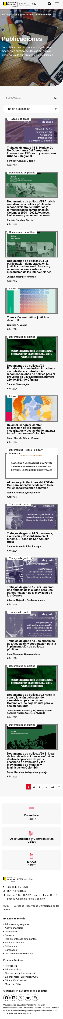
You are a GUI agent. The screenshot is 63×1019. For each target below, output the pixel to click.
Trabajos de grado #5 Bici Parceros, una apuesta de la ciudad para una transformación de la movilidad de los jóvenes (30, 591)
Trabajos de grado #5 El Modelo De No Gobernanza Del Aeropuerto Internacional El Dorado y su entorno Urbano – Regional (31, 152)
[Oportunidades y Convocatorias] (31, 833)
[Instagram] (35, 998)
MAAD (31, 862)
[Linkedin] (13, 998)
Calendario (31, 815)
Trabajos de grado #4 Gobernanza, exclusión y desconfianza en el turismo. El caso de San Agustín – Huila (30, 537)
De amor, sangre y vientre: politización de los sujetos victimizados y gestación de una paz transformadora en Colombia (31, 429)
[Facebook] (6, 998)
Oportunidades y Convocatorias (31, 838)
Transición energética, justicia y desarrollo (28, 319)
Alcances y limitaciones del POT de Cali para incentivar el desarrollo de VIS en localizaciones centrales (30, 485)
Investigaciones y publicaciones (18, 14)
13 (52, 786)
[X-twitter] (21, 998)
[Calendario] (31, 809)
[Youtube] (28, 998)
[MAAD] (31, 856)
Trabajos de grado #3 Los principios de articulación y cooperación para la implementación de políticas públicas (31, 645)
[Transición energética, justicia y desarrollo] (31, 301)
